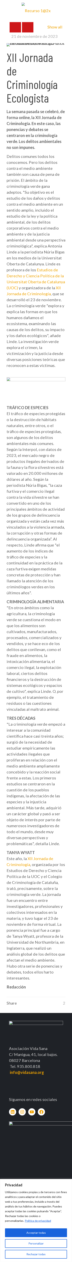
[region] (36, 1220)
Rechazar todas (36, 1254)
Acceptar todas (36, 1232)
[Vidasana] (36, 10)
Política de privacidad (38, 1220)
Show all (54, 26)
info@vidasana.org (27, 1072)
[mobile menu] (66, 8)
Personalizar (36, 1243)
